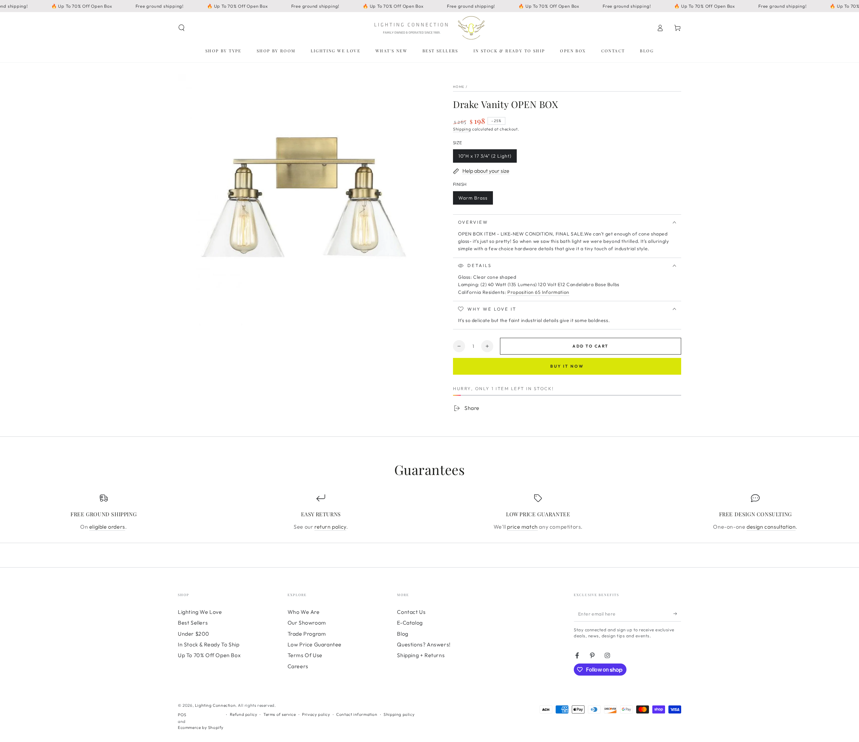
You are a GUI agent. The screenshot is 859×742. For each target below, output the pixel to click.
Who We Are (304, 611)
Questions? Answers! (423, 644)
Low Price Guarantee (315, 644)
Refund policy (243, 714)
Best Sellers (193, 622)
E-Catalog (409, 622)
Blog (402, 633)
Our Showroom (307, 622)
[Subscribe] (677, 613)
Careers (298, 666)
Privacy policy (316, 714)
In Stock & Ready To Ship (208, 644)
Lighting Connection (215, 705)
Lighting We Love (200, 611)
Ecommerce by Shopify (200, 727)
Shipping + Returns (421, 655)
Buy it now (567, 366)
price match (522, 526)
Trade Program (307, 633)
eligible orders (107, 526)
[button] (181, 27)
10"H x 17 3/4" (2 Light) (484, 158)
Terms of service (279, 714)
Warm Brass (473, 200)
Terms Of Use (305, 655)
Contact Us (411, 611)
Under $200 (193, 633)
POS (182, 714)
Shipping (462, 128)
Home (458, 87)
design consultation (771, 526)
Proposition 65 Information (538, 292)
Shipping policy (399, 714)
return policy (330, 526)
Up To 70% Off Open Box (209, 655)
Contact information (356, 714)
